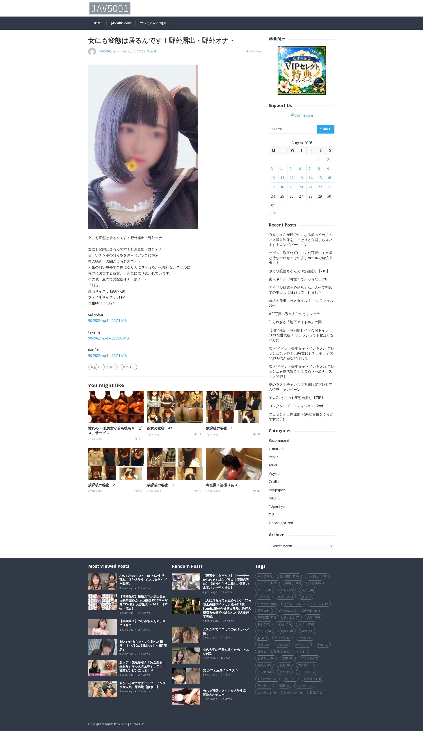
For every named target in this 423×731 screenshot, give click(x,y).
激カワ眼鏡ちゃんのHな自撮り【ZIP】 (299, 271)
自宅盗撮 (312, 679)
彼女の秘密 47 (159, 428)
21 (310, 187)
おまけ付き (267, 679)
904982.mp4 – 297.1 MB (107, 320)
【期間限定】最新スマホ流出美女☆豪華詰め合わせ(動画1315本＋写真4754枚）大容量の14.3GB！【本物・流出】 (143, 602)
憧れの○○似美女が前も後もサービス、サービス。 (115, 430)
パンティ (304, 686)
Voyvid (151, 51)
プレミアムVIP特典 (153, 23)
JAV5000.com (121, 23)
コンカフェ (267, 692)
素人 (265, 576)
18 (282, 187)
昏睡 (284, 686)
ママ (300, 651)
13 (301, 177)
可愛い (285, 597)
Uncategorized (281, 522)
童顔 (284, 624)
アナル (305, 638)
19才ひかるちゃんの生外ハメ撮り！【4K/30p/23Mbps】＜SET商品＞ (143, 645)
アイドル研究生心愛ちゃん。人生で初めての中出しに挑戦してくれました (300, 290)
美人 (307, 590)
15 (320, 177)
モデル (265, 631)
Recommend (279, 440)
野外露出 (109, 367)
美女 (315, 583)
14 (310, 177)
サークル (306, 672)
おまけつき (293, 692)
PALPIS (274, 498)
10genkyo (277, 506)
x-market (276, 448)
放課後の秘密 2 (101, 484)
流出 (264, 597)
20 (301, 187)
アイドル (319, 604)
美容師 (316, 692)
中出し (293, 583)
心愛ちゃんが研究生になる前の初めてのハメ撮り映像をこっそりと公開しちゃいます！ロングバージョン (300, 239)
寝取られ (266, 658)
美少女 (291, 617)
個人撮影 (289, 576)
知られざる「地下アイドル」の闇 (295, 321)
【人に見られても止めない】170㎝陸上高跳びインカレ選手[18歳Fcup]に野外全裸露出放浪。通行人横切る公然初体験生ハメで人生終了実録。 (227, 608)
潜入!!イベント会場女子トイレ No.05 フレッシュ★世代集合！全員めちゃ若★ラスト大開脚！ (301, 371)
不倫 (322, 645)
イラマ (264, 672)
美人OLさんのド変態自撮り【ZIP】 (297, 397)
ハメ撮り (317, 576)
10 (273, 177)
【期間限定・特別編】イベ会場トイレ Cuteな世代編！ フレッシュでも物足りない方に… (301, 335)
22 (320, 187)
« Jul (272, 213)
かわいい (267, 604)
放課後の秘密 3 (160, 484)
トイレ (306, 624)
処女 (287, 631)
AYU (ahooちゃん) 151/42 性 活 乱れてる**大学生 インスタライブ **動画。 (143, 580)
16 (329, 177)
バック (302, 645)
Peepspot (277, 490)
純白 (290, 679)
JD (306, 597)
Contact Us (137, 724)
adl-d (273, 465)
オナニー (267, 583)
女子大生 (293, 604)
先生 (284, 672)
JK (262, 638)
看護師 (281, 651)
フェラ (265, 590)
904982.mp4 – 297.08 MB (108, 338)
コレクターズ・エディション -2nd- (296, 405)
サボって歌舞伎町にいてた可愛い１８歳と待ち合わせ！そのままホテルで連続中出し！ (300, 257)
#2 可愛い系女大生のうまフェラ (294, 313)
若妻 (284, 665)
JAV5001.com (108, 51)
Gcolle (274, 481)
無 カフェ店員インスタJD (220, 670)
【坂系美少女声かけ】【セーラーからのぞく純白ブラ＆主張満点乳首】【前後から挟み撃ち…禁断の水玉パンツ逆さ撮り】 (226, 582)
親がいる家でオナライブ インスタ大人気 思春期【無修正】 (142, 685)
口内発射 (310, 610)
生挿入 (264, 665)
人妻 (313, 617)
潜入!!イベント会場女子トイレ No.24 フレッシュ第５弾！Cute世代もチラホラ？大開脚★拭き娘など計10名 (301, 353)
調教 (307, 631)
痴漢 (263, 645)
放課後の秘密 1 (219, 428)
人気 (282, 645)
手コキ (282, 638)
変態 (93, 367)
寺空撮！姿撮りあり (222, 484)
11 (282, 177)
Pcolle (273, 457)
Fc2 (271, 514)
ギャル (285, 610)
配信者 (264, 686)
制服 (264, 624)
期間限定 (267, 617)
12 (291, 177)
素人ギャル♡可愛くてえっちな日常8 (298, 279)
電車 (287, 658)
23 (329, 187)
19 (291, 187)
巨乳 (287, 590)
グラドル (309, 658)
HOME (97, 23)
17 (273, 187)
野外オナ (129, 367)
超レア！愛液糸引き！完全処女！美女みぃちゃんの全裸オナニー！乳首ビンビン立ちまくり (142, 666)
